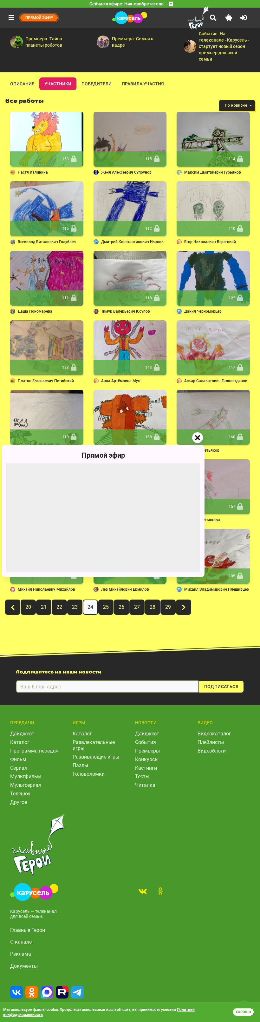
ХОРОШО (243, 1012)
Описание (22, 83)
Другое (18, 802)
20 (28, 607)
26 (121, 607)
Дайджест (22, 734)
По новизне (236, 105)
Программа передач (34, 751)
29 (168, 607)
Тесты (142, 776)
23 (75, 607)
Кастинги (146, 768)
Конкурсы (147, 759)
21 (44, 607)
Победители (96, 83)
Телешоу (20, 794)
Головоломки (89, 774)
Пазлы (80, 765)
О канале (21, 942)
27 (137, 607)
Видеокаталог (214, 734)
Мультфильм (25, 776)
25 (106, 607)
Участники (57, 83)
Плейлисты (211, 742)
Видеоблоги (212, 751)
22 (59, 607)
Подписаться (221, 686)
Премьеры (147, 751)
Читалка (145, 785)
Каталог (19, 742)
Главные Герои (27, 930)
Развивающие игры (96, 757)
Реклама (20, 954)
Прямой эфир (103, 455)
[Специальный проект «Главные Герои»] (184, 17)
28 (152, 607)
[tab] (142, 891)
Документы (24, 966)
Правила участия (143, 83)
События (145, 742)
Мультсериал (25, 785)
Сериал (18, 768)
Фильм (18, 759)
